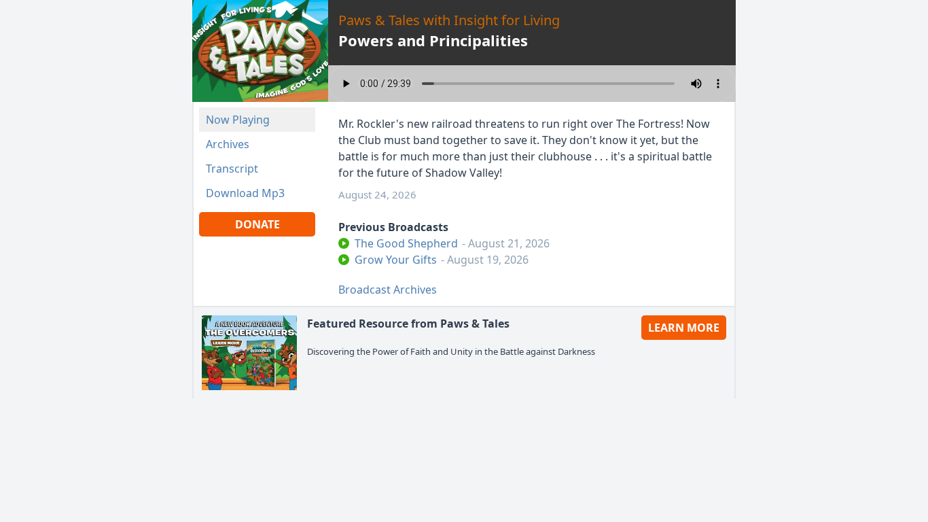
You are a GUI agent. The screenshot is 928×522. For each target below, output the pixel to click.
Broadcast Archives (387, 289)
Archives (227, 144)
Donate (257, 224)
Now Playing (238, 119)
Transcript (232, 168)
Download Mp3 (245, 193)
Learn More (683, 327)
